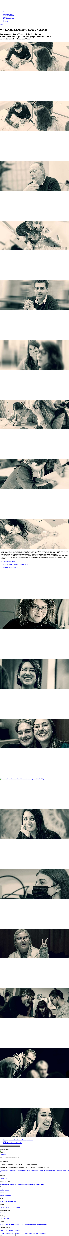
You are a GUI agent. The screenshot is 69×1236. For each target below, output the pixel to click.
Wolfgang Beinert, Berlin (8, 561)
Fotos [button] (1, 24)
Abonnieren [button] (3, 1154)
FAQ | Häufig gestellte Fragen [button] (8, 1201)
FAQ (4, 11)
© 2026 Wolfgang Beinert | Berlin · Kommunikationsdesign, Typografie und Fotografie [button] (23, 1233)
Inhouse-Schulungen (8, 15)
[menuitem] (36, 11)
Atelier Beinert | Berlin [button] (6, 1230)
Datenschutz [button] (16, 1224)
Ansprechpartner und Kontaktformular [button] (10, 1207)
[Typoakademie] (34, 4)
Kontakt (5, 21)
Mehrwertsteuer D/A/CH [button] (6, 1224)
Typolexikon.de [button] (16, 1230)
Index (4, 1141)
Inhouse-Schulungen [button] (5, 1195)
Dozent (5, 17)
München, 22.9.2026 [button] (29, 1184)
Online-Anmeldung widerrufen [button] (40, 1224)
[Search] (8, 1235)
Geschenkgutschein (8, 18)
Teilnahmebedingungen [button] (26, 1224)
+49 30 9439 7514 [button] (5, 1170)
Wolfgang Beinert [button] (4, 1190)
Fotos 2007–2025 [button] (4, 1218)
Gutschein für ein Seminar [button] (7, 1213)
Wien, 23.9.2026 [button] (39, 1184)
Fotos (4, 20)
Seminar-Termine (8, 14)
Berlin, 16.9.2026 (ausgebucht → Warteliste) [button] (12, 1184)
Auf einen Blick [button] (4, 1178)
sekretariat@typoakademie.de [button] (17, 1170)
